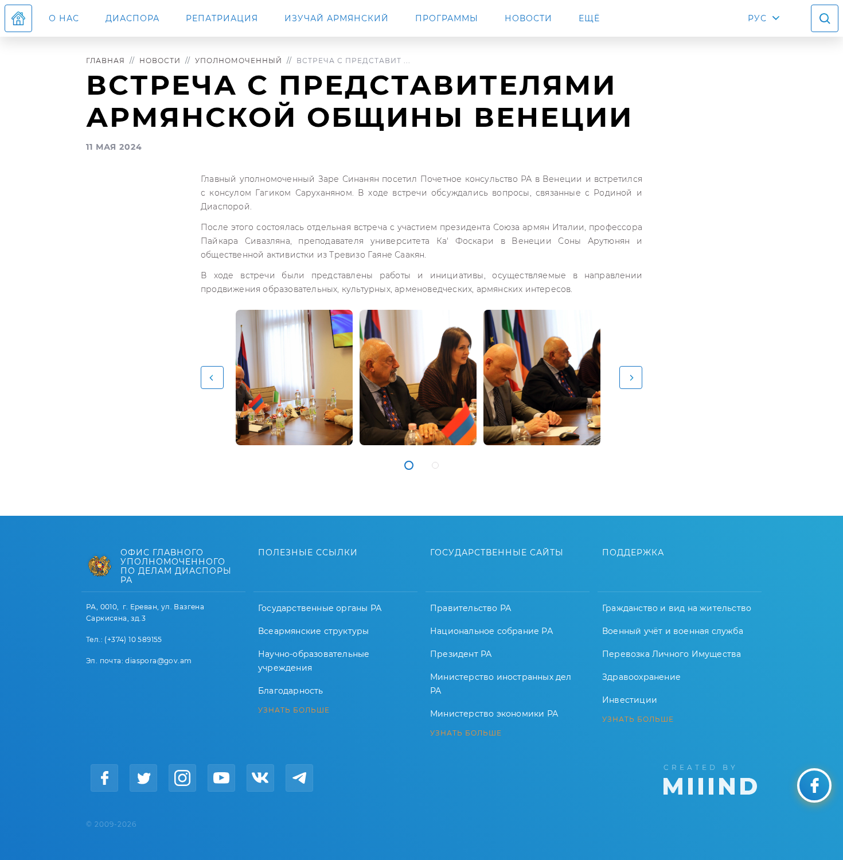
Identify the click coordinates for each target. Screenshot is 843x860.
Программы (446, 18)
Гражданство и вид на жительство (676, 608)
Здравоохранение (641, 677)
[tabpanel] (294, 377)
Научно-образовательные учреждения (313, 661)
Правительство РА (470, 608)
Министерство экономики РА (494, 714)
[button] (212, 377)
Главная (105, 60)
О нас (64, 18)
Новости (528, 18)
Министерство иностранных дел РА (501, 684)
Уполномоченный (238, 60)
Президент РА (460, 654)
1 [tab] (408, 465)
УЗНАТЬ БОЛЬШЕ (294, 710)
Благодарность (290, 691)
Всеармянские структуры (313, 631)
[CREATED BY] (710, 778)
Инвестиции (629, 700)
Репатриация (222, 18)
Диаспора (132, 18)
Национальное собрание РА (491, 631)
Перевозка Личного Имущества (671, 654)
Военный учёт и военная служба (672, 631)
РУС (757, 18)
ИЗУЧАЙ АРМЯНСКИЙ (336, 18)
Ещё (589, 18)
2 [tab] (435, 465)
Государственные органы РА (319, 608)
